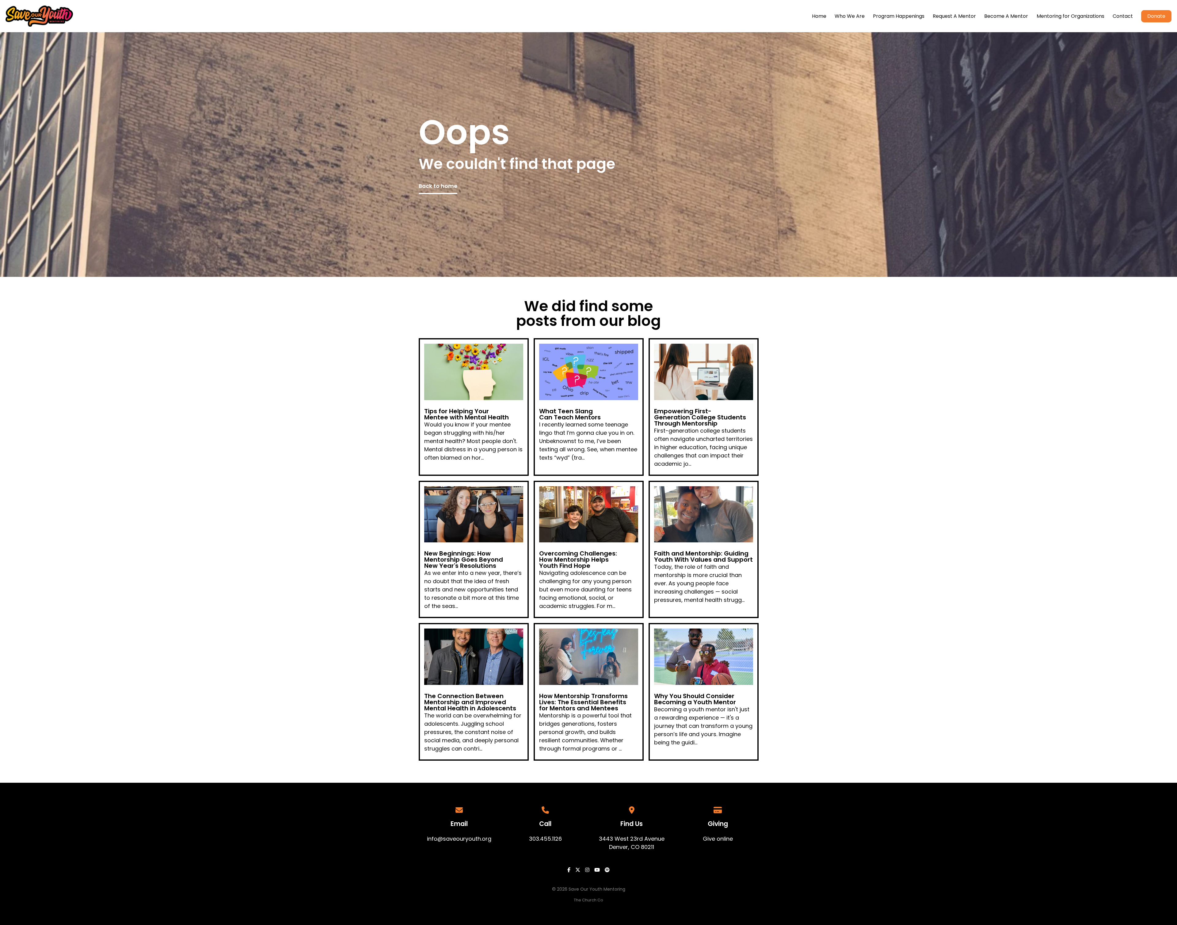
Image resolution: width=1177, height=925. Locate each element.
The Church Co (588, 900)
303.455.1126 (545, 839)
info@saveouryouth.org (459, 839)
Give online (718, 839)
